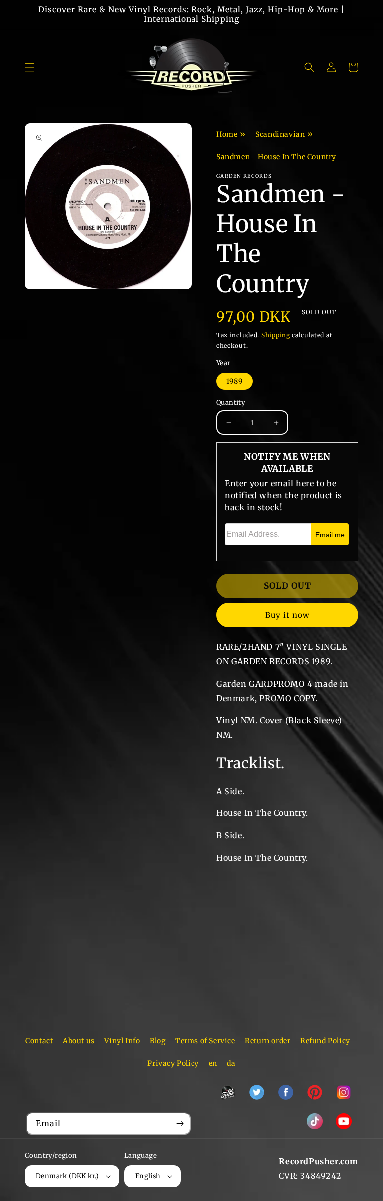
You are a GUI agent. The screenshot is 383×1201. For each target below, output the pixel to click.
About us (79, 1040)
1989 (234, 381)
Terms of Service (205, 1040)
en (213, 1063)
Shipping (275, 335)
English (148, 1176)
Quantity (230, 403)
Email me (330, 535)
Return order (267, 1040)
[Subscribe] (180, 1123)
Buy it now (287, 615)
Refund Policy (325, 1040)
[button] (30, 67)
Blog (157, 1040)
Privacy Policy (172, 1063)
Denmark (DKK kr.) (67, 1176)
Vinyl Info (122, 1040)
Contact (39, 1040)
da (231, 1063)
